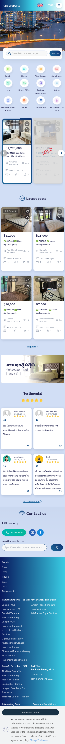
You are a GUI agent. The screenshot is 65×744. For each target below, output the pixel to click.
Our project (8, 590)
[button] (60, 31)
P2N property (11, 5)
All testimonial (31, 501)
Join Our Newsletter (13, 540)
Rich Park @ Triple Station (43, 613)
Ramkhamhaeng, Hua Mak (16, 599)
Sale (4, 567)
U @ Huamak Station (12, 638)
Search (55, 53)
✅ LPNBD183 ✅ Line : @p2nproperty (46, 311)
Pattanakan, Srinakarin (43, 599)
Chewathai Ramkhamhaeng (16, 651)
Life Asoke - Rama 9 (12, 683)
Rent (4, 571)
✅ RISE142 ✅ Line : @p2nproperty (13, 311)
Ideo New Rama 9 (11, 679)
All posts (31, 346)
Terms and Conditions (44, 704)
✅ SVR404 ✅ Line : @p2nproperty (13, 243)
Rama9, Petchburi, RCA (14, 665)
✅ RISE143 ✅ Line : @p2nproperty (45, 243)
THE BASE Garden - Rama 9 (15, 696)
